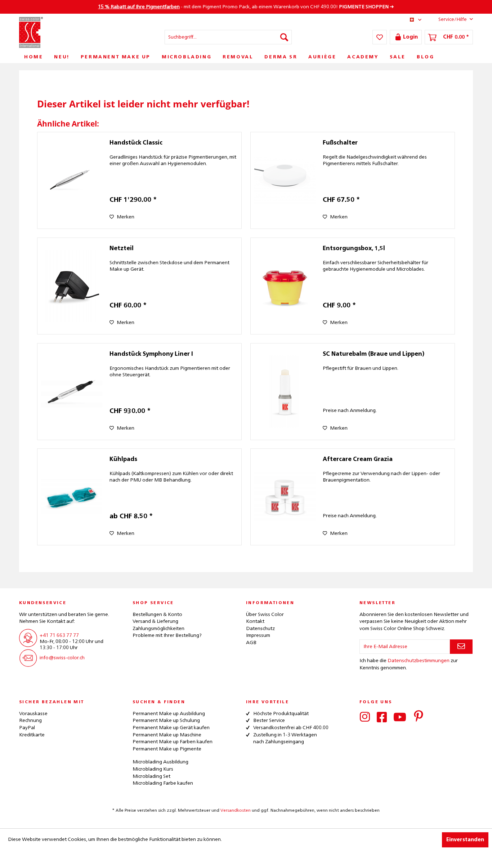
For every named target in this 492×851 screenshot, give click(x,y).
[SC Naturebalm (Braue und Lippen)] (285, 392)
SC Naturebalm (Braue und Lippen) (373, 354)
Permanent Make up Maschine (167, 734)
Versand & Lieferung (155, 621)
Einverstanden (465, 839)
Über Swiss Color (265, 614)
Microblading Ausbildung (160, 761)
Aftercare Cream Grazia (358, 459)
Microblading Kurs (153, 769)
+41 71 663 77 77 (59, 635)
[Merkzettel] (379, 37)
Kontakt (255, 621)
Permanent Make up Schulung (166, 720)
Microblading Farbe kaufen (163, 783)
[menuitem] (228, 37)
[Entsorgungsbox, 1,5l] (285, 286)
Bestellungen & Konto (157, 614)
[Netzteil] (71, 286)
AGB (251, 642)
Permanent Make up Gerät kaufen (171, 727)
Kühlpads (123, 459)
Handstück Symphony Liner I (151, 354)
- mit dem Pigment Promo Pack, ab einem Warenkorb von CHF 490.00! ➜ (246, 6)
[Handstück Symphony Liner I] (71, 392)
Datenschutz (260, 628)
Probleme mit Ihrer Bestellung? (167, 635)
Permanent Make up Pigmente (167, 749)
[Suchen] (284, 37)
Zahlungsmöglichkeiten (158, 628)
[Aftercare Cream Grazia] (285, 497)
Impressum (258, 635)
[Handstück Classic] (71, 180)
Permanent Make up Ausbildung (169, 713)
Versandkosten (235, 810)
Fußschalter (340, 143)
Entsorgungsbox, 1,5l (354, 249)
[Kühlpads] (71, 497)
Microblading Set (151, 776)
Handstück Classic (135, 143)
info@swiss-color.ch (62, 657)
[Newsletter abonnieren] (461, 646)
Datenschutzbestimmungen (418, 660)
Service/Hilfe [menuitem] (452, 19)
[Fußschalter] (285, 180)
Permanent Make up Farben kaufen (173, 741)
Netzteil (121, 249)
